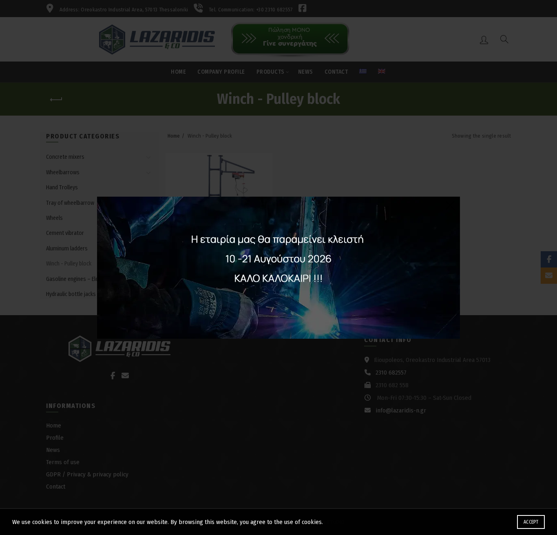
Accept (531, 522)
